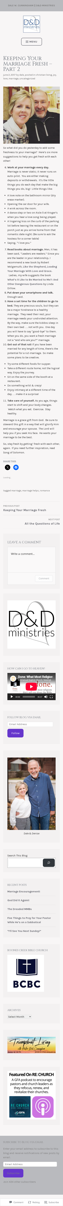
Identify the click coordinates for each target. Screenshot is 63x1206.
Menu (33, 41)
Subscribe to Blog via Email (23, 1142)
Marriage (13, 78)
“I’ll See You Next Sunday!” (24, 931)
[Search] (49, 863)
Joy (54, 74)
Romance (45, 490)
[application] (31, 686)
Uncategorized (27, 78)
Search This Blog (17, 855)
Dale (21, 74)
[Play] (11, 696)
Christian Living (44, 74)
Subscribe (13, 1173)
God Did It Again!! (18, 900)
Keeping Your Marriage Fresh (24, 508)
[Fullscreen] (51, 696)
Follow (15, 733)
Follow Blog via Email (24, 717)
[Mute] (46, 696)
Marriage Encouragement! (23, 891)
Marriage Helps (30, 490)
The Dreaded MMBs (19, 909)
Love (5, 78)
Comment (44, 578)
